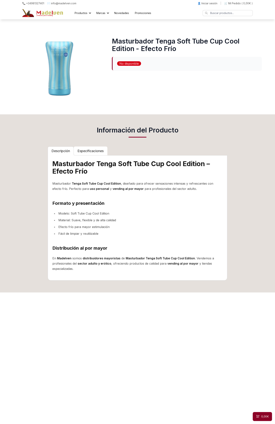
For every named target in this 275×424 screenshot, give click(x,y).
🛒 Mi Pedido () (238, 3)
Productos (81, 13)
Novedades (121, 13)
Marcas (100, 13)
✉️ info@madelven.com (61, 3)
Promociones (143, 13)
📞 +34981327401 (33, 3)
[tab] (61, 151)
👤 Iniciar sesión (207, 3)
